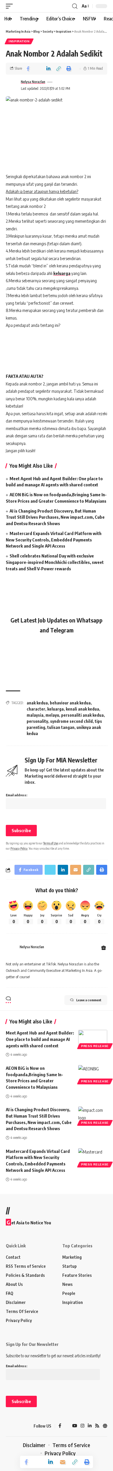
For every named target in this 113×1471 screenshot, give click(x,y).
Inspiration (19, 41)
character (36, 708)
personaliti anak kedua (82, 715)
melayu (52, 715)
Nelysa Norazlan (33, 82)
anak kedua (37, 702)
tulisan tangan (60, 727)
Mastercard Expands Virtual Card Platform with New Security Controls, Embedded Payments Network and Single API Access (53, 540)
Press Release (95, 1046)
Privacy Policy (19, 848)
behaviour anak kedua (70, 702)
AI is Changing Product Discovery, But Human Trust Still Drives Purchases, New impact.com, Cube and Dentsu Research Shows (55, 517)
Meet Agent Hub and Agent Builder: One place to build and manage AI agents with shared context (40, 1039)
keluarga (61, 273)
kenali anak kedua (82, 708)
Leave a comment (88, 1000)
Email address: (16, 795)
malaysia (35, 715)
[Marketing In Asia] (16, 1426)
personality (37, 721)
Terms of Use (50, 843)
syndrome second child (71, 721)
